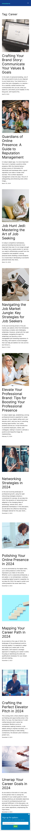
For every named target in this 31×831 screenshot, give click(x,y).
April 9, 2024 (5, 94)
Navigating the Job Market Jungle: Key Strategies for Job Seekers (14, 313)
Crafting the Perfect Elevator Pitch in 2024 (15, 707)
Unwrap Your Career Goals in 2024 (14, 784)
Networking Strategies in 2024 (12, 483)
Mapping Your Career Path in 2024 (13, 632)
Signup (15, 826)
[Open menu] (28, 3)
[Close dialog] (28, 814)
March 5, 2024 (6, 347)
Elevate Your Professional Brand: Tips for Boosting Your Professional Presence (14, 400)
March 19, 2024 (6, 183)
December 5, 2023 (7, 513)
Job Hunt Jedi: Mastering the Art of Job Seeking (14, 232)
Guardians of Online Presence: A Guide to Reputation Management (13, 147)
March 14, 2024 (6, 262)
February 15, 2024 (7, 436)
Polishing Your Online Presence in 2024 (15, 560)
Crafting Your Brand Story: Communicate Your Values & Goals (13, 64)
